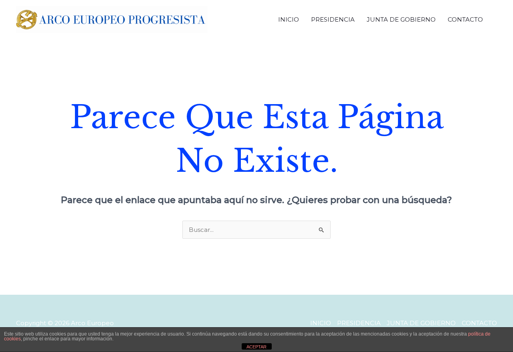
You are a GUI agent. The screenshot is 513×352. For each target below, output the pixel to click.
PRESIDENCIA (333, 19)
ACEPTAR (256, 346)
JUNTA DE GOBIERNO (401, 19)
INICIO (288, 19)
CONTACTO (465, 19)
